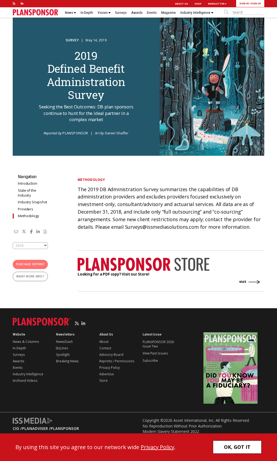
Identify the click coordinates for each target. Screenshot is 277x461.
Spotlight (63, 354)
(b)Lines (62, 348)
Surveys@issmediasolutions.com (162, 227)
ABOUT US (181, 3)
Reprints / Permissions (116, 361)
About (103, 341)
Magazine (168, 12)
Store (103, 380)
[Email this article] (16, 231)
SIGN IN (244, 3)
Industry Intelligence (195, 12)
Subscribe (150, 360)
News (69, 12)
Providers (25, 209)
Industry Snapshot (32, 202)
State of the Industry (27, 193)
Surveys (121, 12)
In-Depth (87, 12)
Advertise (106, 374)
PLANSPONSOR (65, 428)
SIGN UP (256, 3)
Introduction (27, 183)
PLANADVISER (35, 428)
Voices (103, 12)
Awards (137, 12)
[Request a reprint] (45, 231)
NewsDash (64, 341)
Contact (105, 348)
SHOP (198, 3)
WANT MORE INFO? (30, 276)
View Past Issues (155, 353)
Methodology (28, 216)
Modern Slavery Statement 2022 (171, 431)
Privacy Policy (109, 367)
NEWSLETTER (216, 3)
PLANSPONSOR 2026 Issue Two (158, 344)
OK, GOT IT (237, 447)
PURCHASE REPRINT (30, 264)
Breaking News (67, 361)
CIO (16, 428)
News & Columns (26, 341)
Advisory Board (111, 354)
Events (152, 12)
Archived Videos (25, 380)
